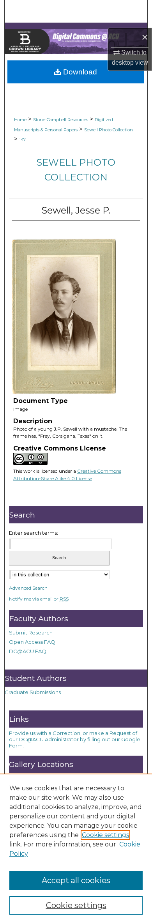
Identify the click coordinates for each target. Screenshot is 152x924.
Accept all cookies (76, 880)
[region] (76, 849)
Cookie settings (105, 835)
